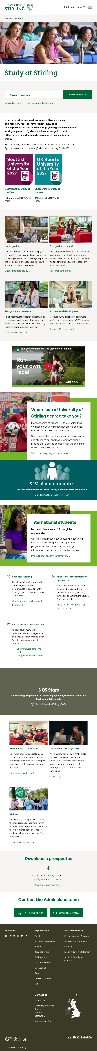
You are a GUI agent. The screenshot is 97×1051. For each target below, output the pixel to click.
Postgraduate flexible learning (31, 655)
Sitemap (68, 946)
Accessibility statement (75, 941)
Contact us (40, 1000)
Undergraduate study (16, 270)
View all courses (13, 102)
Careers (53, 776)
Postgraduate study (60, 270)
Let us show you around (22, 842)
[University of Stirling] (19, 7)
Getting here (41, 957)
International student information (49, 555)
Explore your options (20, 773)
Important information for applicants (71, 606)
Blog (37, 973)
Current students (43, 978)
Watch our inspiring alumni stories (49, 453)
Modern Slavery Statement (77, 952)
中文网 (66, 7)
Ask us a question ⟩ (44, 1021)
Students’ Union (42, 962)
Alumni (38, 946)
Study (18, 18)
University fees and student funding (27, 603)
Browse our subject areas (40, 102)
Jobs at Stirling (42, 952)
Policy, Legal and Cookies (76, 936)
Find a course (76, 94)
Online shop (40, 968)
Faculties (39, 936)
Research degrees (14, 332)
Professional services (45, 941)
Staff (37, 983)
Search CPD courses (60, 329)
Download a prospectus (47, 884)
